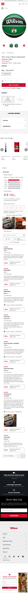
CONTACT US (20, 0)
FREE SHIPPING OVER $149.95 (10, 0)
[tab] (8, 99)
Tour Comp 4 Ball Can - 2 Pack (16, 157)
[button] (2, 149)
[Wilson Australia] (14, 528)
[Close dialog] (26, 573)
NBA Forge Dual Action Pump (5, 157)
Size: (8, 70)
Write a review (17, 63)
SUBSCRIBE (14, 515)
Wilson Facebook (6, 560)
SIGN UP (9, 587)
